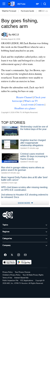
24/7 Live (21, 4)
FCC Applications (26, 280)
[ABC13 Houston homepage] (11, 4)
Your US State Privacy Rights (33, 275)
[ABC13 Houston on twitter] (12, 255)
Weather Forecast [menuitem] (9, 11)
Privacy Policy (7, 272)
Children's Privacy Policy (11, 275)
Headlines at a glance (25, 108)
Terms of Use (7, 278)
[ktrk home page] (7, 215)
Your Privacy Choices (22, 272)
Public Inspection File (10, 280)
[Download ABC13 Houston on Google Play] (24, 262)
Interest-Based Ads (21, 278)
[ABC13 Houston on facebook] (5, 255)
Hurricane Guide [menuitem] (27, 11)
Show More (24, 203)
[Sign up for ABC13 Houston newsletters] (25, 255)
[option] (11, 11)
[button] (4, 4)
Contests (40, 104)
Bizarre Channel (24, 97)
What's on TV (31, 100)
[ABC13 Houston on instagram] (18, 255)
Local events (27, 104)
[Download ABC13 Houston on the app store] (9, 262)
